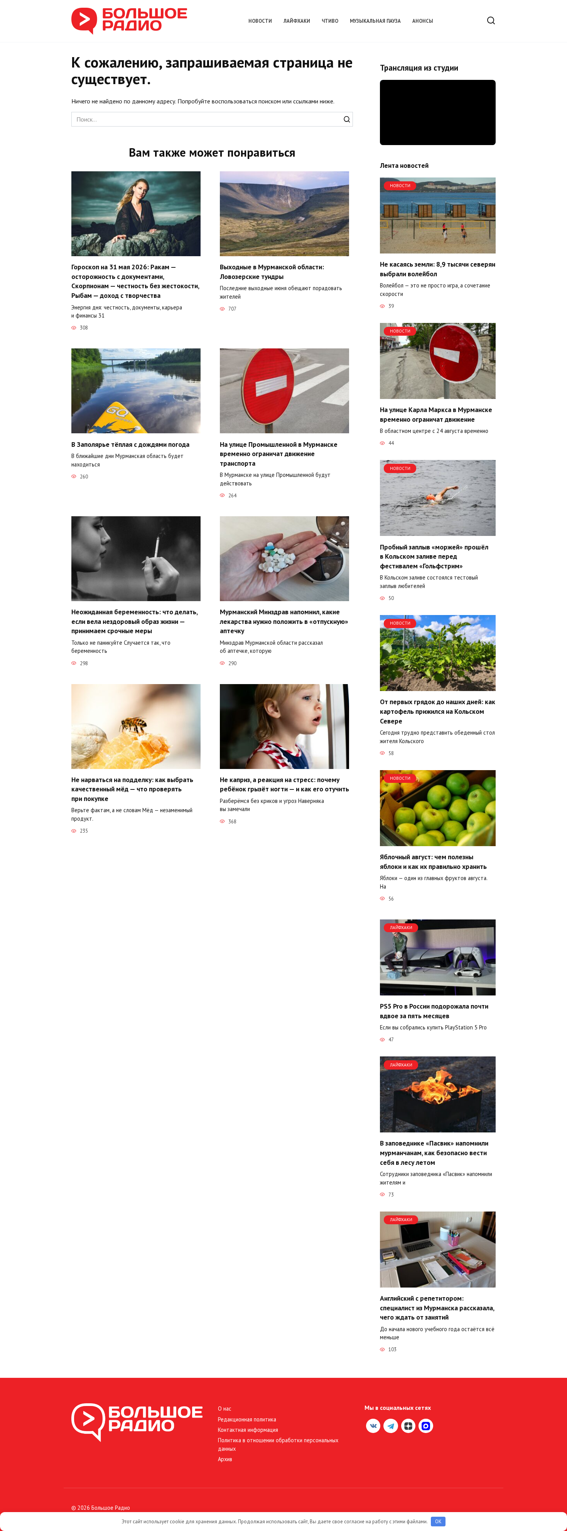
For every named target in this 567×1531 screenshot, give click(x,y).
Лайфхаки (297, 21)
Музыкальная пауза (375, 21)
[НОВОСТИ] (438, 249)
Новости (260, 21)
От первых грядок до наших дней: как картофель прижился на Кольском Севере (437, 711)
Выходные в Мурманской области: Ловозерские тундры (272, 271)
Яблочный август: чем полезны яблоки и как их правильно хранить (433, 861)
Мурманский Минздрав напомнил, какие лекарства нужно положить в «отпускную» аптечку (284, 621)
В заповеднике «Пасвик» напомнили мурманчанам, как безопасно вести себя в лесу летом (434, 1152)
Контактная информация (248, 1429)
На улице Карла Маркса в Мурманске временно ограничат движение (436, 414)
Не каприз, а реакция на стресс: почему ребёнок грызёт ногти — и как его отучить (284, 784)
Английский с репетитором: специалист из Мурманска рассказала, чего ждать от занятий (437, 1307)
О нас (224, 1408)
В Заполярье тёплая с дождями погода (130, 443)
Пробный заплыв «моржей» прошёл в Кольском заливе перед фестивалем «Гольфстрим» (434, 556)
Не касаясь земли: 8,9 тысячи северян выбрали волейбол (437, 269)
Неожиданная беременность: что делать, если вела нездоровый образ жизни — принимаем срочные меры (134, 621)
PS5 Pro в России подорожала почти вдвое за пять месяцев (434, 1011)
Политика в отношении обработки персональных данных (278, 1444)
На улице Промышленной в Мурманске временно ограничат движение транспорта (279, 453)
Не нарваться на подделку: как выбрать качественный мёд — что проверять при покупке (132, 789)
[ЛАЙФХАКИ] (438, 991)
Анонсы (422, 21)
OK (438, 1521)
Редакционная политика (247, 1419)
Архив (225, 1459)
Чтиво (330, 21)
